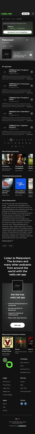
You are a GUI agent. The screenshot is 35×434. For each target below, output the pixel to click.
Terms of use (6, 381)
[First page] (4, 139)
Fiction (10, 46)
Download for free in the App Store (17, 32)
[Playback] (31, 55)
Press (22, 366)
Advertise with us (25, 369)
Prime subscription (25, 391)
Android (5, 410)
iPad (4, 407)
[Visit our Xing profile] (25, 404)
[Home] (3, 19)
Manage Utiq (6, 391)
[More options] (32, 40)
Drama (4, 46)
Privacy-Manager (7, 394)
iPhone (5, 404)
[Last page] (22, 146)
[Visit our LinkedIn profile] (21, 404)
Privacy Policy (6, 385)
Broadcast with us (25, 372)
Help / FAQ (23, 388)
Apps (21, 385)
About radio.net (24, 362)
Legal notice (6, 388)
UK (19, 419)
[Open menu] (33, 14)
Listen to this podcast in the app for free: (14, 23)
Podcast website (6, 240)
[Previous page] (7, 139)
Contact (22, 381)
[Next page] (19, 146)
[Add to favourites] (27, 39)
